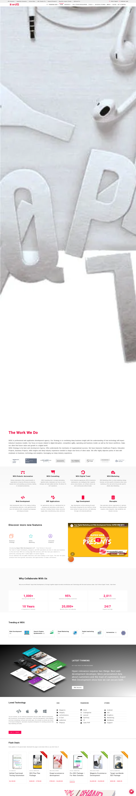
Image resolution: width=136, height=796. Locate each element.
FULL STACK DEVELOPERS (80, 4)
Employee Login (124, 1)
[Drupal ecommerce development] (58, 762)
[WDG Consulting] (53, 472)
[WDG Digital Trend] (83, 472)
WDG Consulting (53, 476)
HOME (61, 4)
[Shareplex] (113, 497)
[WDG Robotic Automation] (23, 472)
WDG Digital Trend (83, 476)
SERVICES (67, 4)
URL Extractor (11, 1)
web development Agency (36, 448)
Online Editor (32, 1)
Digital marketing (34, 770)
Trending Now (52, 4)
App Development (83, 501)
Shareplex (113, 501)
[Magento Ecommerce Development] (98, 762)
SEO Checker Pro (41, 1)
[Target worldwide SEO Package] (118, 762)
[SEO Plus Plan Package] (37, 762)
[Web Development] (23, 497)
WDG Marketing (113, 476)
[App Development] (83, 497)
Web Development (23, 501)
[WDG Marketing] (113, 472)
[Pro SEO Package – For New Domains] (78, 762)
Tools (90, 4)
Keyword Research (52, 1)
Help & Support (114, 1)
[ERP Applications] (53, 497)
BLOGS (114, 4)
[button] (10, 461)
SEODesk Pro (77, 1)
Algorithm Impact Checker (65, 1)
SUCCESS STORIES (100, 4)
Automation (12, 770)
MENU (108, 4)
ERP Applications (53, 501)
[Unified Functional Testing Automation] (17, 762)
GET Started (122, 4)
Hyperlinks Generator (22, 1)
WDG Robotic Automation (23, 476)
